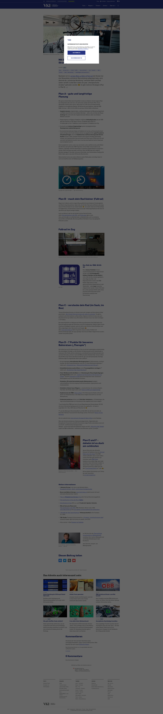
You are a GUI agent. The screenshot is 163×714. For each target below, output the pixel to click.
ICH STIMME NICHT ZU (76, 58)
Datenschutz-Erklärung (83, 48)
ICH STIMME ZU (76, 52)
